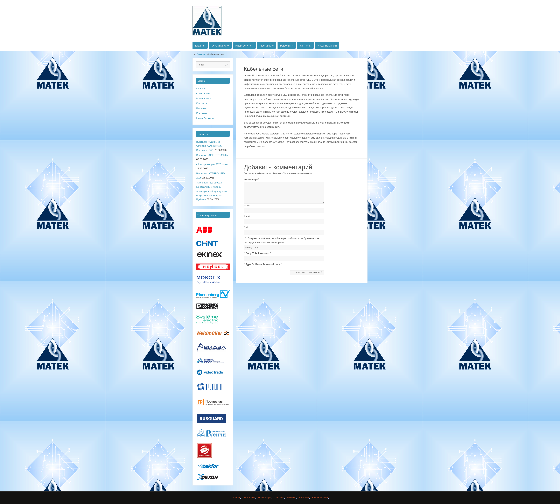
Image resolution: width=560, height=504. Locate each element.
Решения (201, 108)
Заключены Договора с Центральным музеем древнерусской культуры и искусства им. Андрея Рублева (211, 191)
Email (248, 216)
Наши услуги (203, 98)
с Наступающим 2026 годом (212, 164)
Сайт (247, 227)
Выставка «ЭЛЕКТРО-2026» (212, 155)
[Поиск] (226, 64)
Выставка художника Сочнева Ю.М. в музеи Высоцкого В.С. (209, 146)
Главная (201, 54)
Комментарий (251, 179)
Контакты (201, 113)
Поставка (201, 103)
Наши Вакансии (205, 118)
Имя (247, 205)
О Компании (203, 93)
